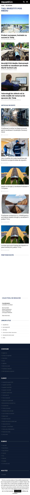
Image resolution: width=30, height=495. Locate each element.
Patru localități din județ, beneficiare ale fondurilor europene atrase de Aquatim (14, 159)
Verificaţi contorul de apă (7, 410)
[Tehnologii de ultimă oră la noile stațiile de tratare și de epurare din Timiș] (15, 82)
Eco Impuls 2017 (6, 327)
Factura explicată (6, 397)
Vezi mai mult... (6, 315)
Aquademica (5, 324)
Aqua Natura (5, 448)
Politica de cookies (6, 431)
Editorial (4, 458)
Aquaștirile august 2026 (7, 382)
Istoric (3, 360)
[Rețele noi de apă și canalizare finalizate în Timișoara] (15, 175)
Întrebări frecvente (6, 418)
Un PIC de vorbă (6, 463)
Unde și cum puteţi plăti (7, 400)
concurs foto (5, 434)
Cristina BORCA (6, 39)
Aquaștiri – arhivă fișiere (7, 426)
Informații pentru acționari (8, 371)
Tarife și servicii (5, 395)
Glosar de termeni (6, 423)
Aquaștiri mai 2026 (6, 390)
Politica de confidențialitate (8, 429)
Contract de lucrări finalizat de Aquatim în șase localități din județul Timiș (14, 246)
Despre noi (4, 353)
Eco (3, 455)
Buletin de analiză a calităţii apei (9, 421)
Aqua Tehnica (17, 99)
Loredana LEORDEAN (8, 99)
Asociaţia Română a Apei (8, 335)
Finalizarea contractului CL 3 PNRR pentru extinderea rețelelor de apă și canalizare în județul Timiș (15, 217)
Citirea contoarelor (6, 408)
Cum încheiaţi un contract (8, 413)
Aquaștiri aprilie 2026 (7, 392)
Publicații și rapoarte (7, 368)
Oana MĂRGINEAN (7, 69)
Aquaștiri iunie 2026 (6, 387)
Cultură (4, 453)
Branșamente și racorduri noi (8, 403)
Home (2, 5)
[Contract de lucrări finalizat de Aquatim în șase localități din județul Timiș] (15, 234)
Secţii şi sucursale (6, 366)
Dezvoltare (4, 358)
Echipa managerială (6, 355)
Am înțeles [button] (17, 491)
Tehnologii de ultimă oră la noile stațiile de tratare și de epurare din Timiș (13, 96)
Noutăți (4, 474)
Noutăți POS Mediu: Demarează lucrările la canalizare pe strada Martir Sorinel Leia (14, 65)
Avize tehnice (5, 405)
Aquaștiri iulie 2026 (6, 384)
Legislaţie (4, 363)
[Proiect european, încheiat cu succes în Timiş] (15, 23)
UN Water (5, 329)
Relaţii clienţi (5, 416)
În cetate (13, 39)
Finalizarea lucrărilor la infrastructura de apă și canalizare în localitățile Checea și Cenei (14, 130)
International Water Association (10, 332)
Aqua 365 (4, 445)
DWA (4, 337)
